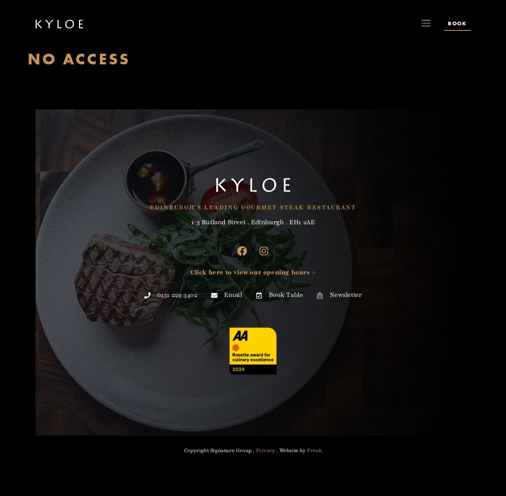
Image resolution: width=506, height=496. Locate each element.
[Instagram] (264, 251)
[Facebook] (242, 251)
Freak (314, 451)
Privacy (266, 451)
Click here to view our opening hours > (253, 272)
